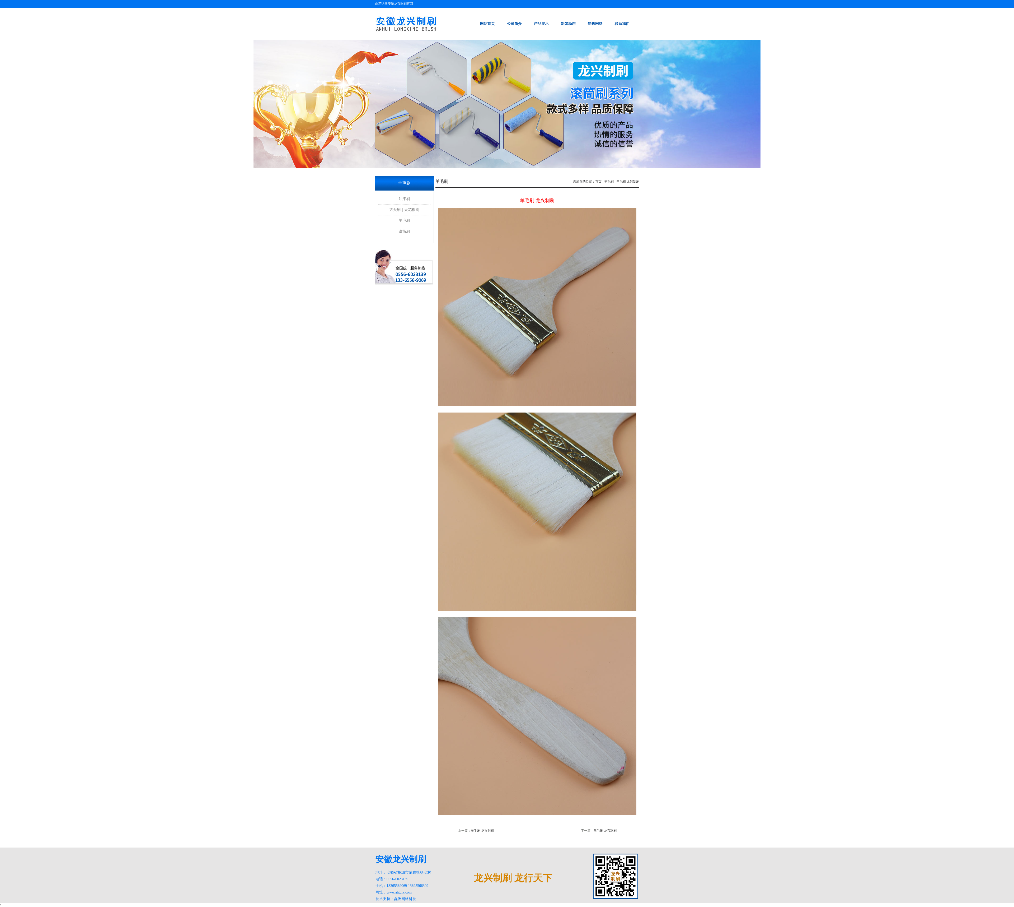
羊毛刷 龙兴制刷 (482, 830)
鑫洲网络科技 (405, 899)
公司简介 (514, 24)
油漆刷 (404, 199)
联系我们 (622, 24)
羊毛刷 (404, 221)
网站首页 (487, 24)
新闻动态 (568, 24)
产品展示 (541, 24)
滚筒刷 (404, 231)
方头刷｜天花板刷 (404, 210)
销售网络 (595, 24)
